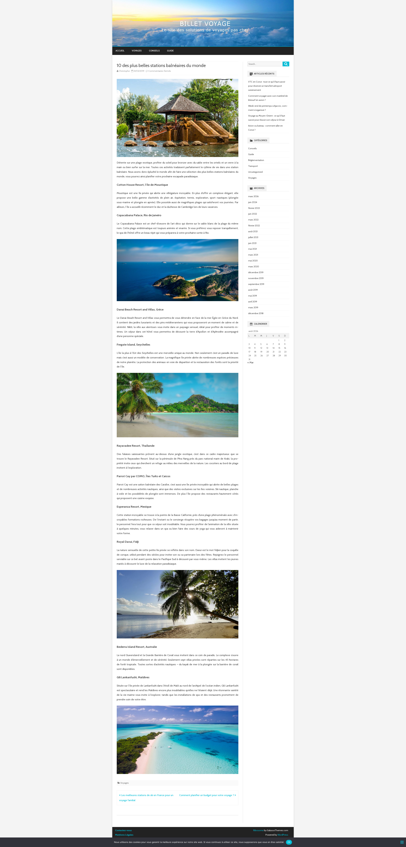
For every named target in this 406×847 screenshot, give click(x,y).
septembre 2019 (256, 284)
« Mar (250, 362)
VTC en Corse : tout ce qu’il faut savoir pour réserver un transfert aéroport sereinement (266, 85)
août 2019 (253, 289)
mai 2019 (252, 295)
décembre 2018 (255, 313)
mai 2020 (253, 260)
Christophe (124, 71)
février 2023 (254, 208)
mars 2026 (253, 196)
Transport (253, 166)
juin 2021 (252, 243)
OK (289, 842)
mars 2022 (253, 219)
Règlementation (256, 160)
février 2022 (254, 225)
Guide (170, 50)
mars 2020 (253, 266)
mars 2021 (253, 254)
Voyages (137, 50)
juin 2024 (252, 202)
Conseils (154, 50)
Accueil (120, 50)
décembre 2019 (255, 272)
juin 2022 (252, 213)
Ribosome (258, 830)
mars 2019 (253, 307)
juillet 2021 (253, 237)
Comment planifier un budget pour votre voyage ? (207, 795)
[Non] (402, 842)
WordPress (282, 834)
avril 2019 (252, 301)
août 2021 (253, 231)
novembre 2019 (256, 278)
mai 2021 (252, 248)
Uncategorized (255, 171)
